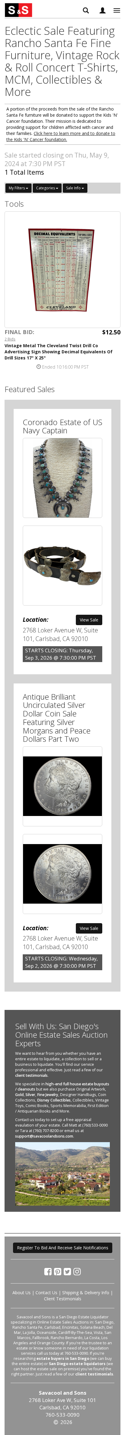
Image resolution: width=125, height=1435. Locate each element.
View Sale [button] (89, 620)
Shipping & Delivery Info (85, 1292)
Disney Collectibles (54, 1100)
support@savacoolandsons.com (44, 1136)
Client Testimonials (62, 1299)
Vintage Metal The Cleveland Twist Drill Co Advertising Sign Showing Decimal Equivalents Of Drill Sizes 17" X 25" (59, 352)
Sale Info (74, 188)
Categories (46, 188)
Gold (19, 1094)
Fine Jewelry (47, 1094)
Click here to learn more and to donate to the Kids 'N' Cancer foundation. (60, 136)
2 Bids (10, 339)
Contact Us (46, 1292)
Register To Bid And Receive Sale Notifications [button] (62, 1248)
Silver (30, 1094)
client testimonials (31, 1075)
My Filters (17, 188)
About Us (21, 1292)
